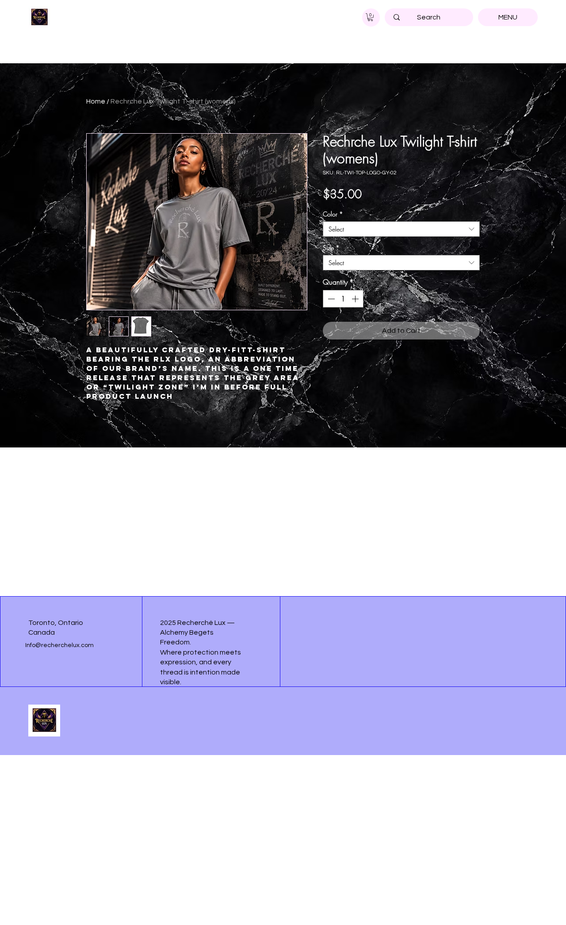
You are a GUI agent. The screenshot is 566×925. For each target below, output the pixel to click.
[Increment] (356, 298)
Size (331, 247)
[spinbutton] (343, 298)
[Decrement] (330, 298)
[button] (370, 17)
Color (333, 214)
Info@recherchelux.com (59, 645)
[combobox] (401, 229)
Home (95, 101)
